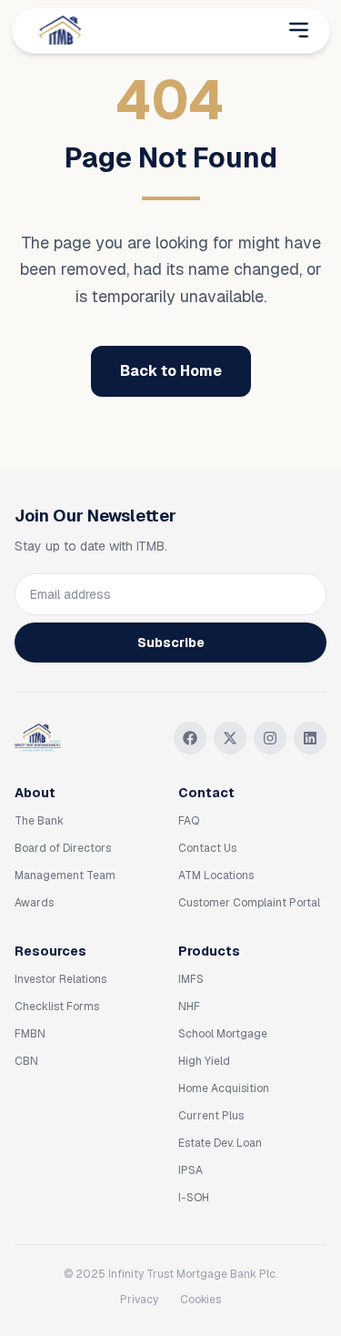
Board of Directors (63, 848)
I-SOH (193, 1197)
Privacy (139, 1299)
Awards (34, 903)
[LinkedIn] (310, 738)
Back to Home (171, 370)
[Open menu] (298, 30)
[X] (230, 738)
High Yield (204, 1061)
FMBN (30, 1034)
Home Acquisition (223, 1088)
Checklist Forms (57, 1006)
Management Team (65, 875)
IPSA (190, 1170)
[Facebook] (190, 738)
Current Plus (211, 1115)
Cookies (200, 1299)
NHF (189, 1006)
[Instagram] (270, 738)
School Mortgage (222, 1034)
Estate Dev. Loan (220, 1143)
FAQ (188, 821)
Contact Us (207, 848)
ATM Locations (216, 875)
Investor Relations (60, 979)
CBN (26, 1061)
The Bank (39, 821)
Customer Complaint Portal (249, 903)
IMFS (191, 979)
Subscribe (171, 642)
